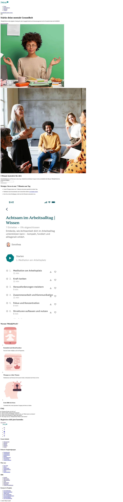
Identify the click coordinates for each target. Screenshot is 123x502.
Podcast (5, 444)
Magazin (5, 9)
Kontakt (5, 477)
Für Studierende (7, 457)
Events (4, 447)
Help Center (6, 478)
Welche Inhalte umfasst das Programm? (10, 412)
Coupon (5, 10)
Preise (4, 6)
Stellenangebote (7, 469)
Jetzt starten (3, 422)
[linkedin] (4, 432)
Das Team (5, 465)
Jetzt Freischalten (4, 23)
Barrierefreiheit (6, 472)
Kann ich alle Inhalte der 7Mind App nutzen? (12, 415)
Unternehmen (6, 453)
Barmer (5, 456)
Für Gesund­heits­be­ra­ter (8, 495)
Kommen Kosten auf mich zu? (9, 411)
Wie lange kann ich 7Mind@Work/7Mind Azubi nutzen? (14, 416)
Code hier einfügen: (5, 180)
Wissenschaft (6, 441)
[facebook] (4, 430)
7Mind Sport (6, 493)
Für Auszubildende (7, 498)
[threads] (4, 436)
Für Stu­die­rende (7, 490)
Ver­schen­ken (6, 458)
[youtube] (4, 434)
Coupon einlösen (7, 460)
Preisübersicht (6, 452)
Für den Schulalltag (7, 492)
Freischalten (3, 183)
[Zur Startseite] (4, 4)
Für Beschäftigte (7, 497)
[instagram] (4, 428)
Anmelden (3, 12)
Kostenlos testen (9, 12)
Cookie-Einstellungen (8, 485)
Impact (4, 467)
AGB (4, 481)
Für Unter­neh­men (7, 494)
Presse (4, 470)
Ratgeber (5, 445)
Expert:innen (6, 468)
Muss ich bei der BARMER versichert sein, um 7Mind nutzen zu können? (18, 414)
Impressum (5, 484)
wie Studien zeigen (33, 191)
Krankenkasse (6, 7)
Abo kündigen (6, 480)
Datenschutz (6, 482)
